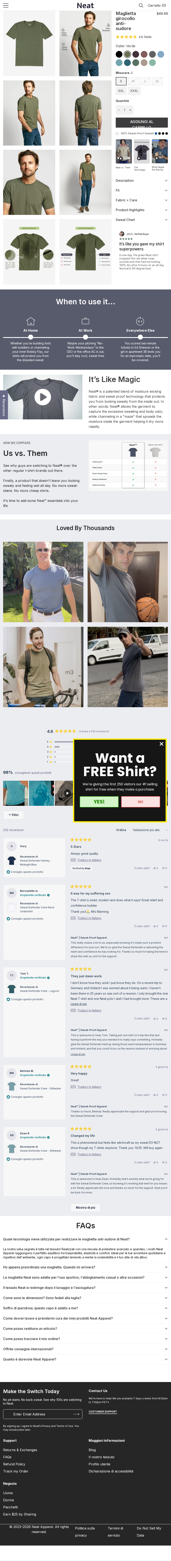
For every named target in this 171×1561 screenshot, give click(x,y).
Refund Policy (14, 1464)
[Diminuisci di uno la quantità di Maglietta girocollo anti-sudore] (119, 110)
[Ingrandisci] (48, 19)
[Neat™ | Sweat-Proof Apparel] (85, 5)
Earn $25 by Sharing (19, 1514)
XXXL (134, 91)
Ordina (121, 830)
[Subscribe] (76, 1414)
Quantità (122, 101)
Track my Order (15, 1471)
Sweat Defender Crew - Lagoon (39, 990)
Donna (8, 1500)
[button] (156, 5)
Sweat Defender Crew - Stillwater (40, 1088)
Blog (92, 1450)
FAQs (7, 1457)
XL (157, 81)
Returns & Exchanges (20, 1450)
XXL (121, 91)
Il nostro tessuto (101, 1457)
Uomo (8, 1493)
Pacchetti (10, 1507)
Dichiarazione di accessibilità (111, 1471)
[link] (119, 54)
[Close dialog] (161, 744)
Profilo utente (99, 1464)
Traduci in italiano (89, 860)
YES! (99, 801)
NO (140, 802)
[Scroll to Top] (163, 1538)
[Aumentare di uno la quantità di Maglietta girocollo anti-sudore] (130, 110)
